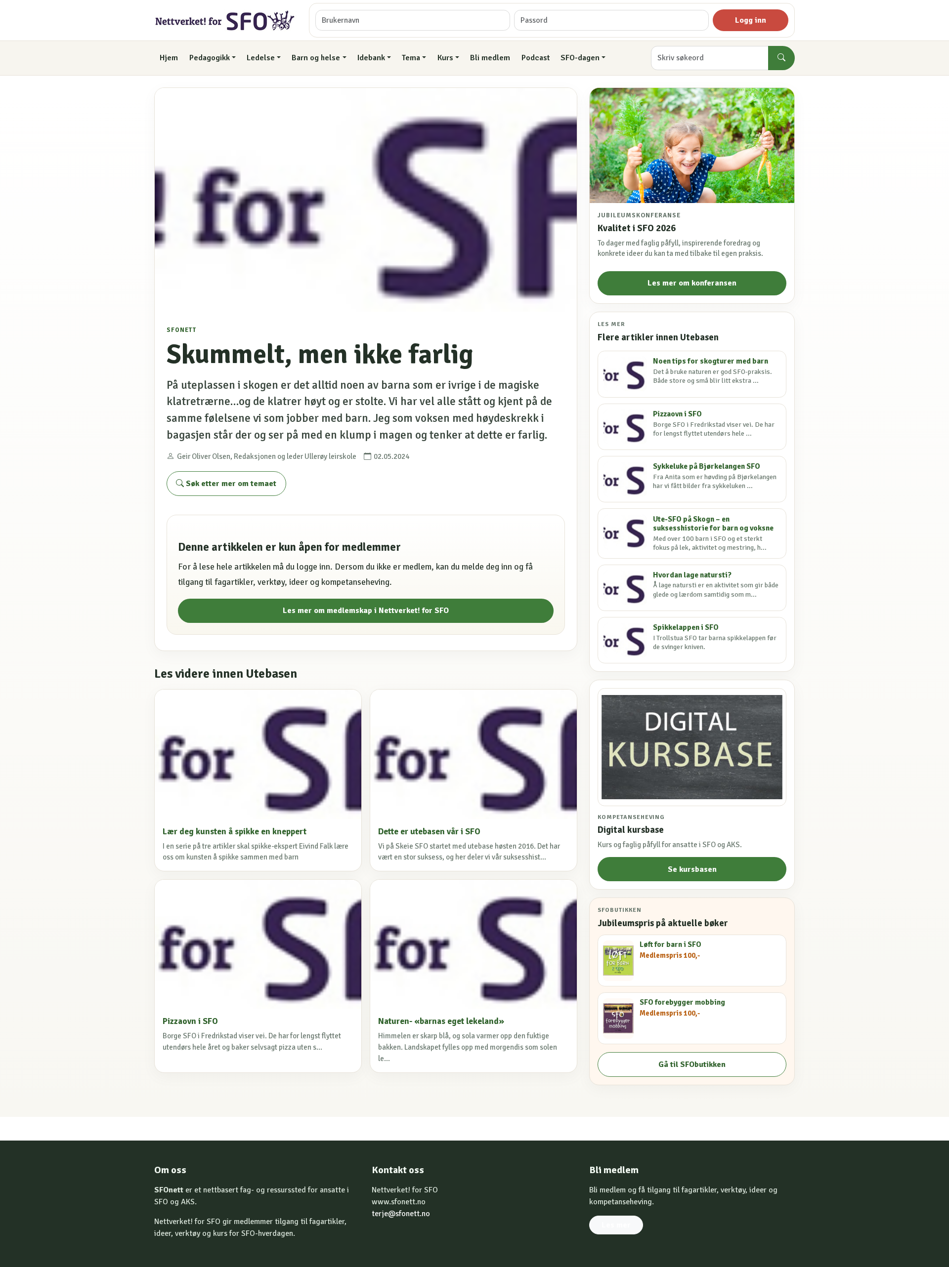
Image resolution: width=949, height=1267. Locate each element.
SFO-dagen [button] (580, 58)
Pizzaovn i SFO (190, 1021)
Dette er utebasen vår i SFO (429, 831)
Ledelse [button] (261, 58)
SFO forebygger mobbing (682, 1002)
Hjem (169, 58)
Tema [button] (411, 58)
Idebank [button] (371, 58)
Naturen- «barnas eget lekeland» (441, 1021)
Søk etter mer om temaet (230, 484)
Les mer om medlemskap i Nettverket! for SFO (366, 610)
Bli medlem (490, 58)
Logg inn (750, 20)
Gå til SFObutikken (692, 1064)
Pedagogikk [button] (209, 58)
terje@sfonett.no (401, 1214)
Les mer (616, 1225)
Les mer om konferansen (691, 283)
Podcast (535, 58)
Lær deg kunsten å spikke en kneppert (234, 831)
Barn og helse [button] (316, 58)
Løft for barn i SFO (670, 944)
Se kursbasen (692, 869)
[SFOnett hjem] (225, 20)
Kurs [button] (445, 58)
